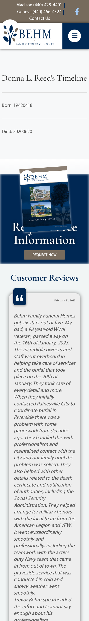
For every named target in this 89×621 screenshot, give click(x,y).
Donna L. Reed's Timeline (44, 78)
